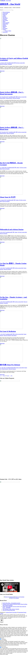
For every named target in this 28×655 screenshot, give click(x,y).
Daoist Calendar (6, 22)
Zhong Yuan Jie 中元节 (7, 197)
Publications (5, 32)
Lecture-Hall (5, 13)
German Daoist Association (11, 612)
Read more (2, 70)
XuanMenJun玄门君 (11, 62)
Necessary (4, 639)
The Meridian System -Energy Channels (11, 609)
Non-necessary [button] (3, 646)
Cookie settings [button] (3, 618)
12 (4, 375)
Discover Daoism (6, 12)
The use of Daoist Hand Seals (9, 610)
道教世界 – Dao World (10, 4)
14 (7, 375)
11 (3, 375)
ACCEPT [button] (9, 618)
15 (8, 375)
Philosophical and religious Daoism (11, 229)
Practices (4, 16)
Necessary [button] (2, 637)
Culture (4, 15)
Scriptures (5, 19)
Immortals (5, 26)
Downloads (5, 28)
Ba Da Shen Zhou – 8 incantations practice (11, 603)
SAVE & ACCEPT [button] (4, 654)
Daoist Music (5, 23)
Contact (4, 29)
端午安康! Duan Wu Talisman (10, 365)
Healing (4, 25)
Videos (4, 27)
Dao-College (5, 20)
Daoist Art (5, 14)
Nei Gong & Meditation (8, 331)
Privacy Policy (8, 30)
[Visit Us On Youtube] (14, 598)
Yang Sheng (5, 18)
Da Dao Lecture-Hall (20, 62)
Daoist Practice (9, 98)
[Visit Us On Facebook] (19, 596)
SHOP (4, 21)
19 (11, 375)
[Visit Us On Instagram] (9, 596)
